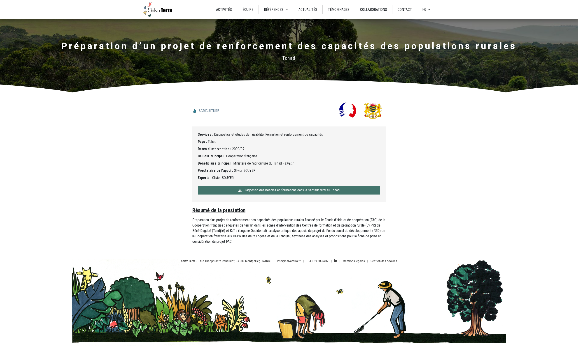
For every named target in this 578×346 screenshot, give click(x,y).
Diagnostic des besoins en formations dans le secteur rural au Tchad (291, 190)
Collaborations (373, 9)
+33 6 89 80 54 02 (317, 261)
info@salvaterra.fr (289, 261)
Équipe (247, 9)
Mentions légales (354, 261)
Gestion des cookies (384, 261)
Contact (405, 9)
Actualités (307, 9)
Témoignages (339, 9)
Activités (224, 9)
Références (273, 9)
